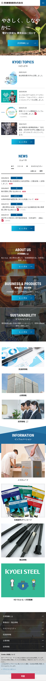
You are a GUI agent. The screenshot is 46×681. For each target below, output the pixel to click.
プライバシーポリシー (9, 669)
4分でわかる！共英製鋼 (23, 600)
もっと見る (23, 142)
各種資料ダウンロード (23, 520)
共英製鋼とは (23, 43)
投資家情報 (23, 369)
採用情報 (21, 421)
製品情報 (23, 560)
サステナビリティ (9, 628)
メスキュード (23, 480)
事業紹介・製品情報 (10, 622)
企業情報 (23, 395)
